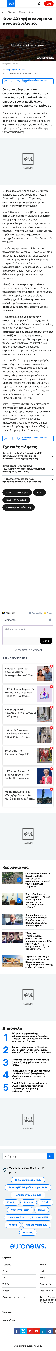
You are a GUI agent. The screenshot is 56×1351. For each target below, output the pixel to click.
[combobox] (28, 1156)
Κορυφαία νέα (15, 867)
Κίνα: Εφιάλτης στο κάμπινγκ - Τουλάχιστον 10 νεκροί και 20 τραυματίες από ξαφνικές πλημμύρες (23, 469)
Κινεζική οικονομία (17, 492)
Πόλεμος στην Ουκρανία (28, 1194)
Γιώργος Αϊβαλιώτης (15, 69)
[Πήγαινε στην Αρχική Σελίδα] (11, 3)
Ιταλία (41, 1209)
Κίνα (31, 12)
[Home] (3, 12)
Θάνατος (28, 1232)
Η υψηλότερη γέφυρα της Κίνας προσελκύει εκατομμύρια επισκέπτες (21, 480)
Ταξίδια (6, 1284)
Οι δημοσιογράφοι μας (14, 1297)
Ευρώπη (6, 1264)
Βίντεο (5, 1290)
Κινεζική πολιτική (16, 499)
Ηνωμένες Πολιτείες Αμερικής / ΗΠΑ (28, 1217)
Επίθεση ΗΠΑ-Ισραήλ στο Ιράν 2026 (28, 1187)
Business (6, 1271)
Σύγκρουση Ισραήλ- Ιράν (28, 1180)
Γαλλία (45, 1202)
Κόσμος (22, 12)
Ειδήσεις (11, 12)
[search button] (50, 1156)
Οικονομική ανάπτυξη (18, 507)
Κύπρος (13, 1224)
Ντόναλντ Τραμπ (20, 1209)
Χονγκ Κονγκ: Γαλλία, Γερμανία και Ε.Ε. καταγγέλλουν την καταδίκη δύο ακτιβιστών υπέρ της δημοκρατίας (22, 456)
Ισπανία (28, 1202)
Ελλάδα (11, 1202)
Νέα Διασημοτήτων (36, 1224)
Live (49, 3)
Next (4, 1277)
